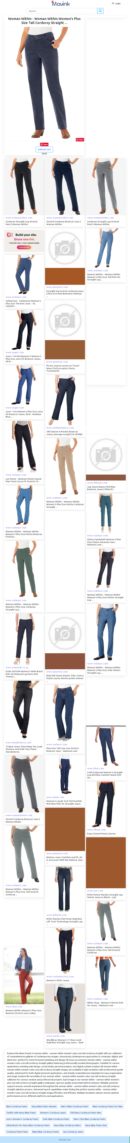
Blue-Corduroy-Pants (16, 1106)
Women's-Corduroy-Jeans (53, 1112)
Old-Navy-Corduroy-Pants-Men (85, 1112)
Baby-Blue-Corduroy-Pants (45, 1132)
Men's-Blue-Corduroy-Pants (74, 1106)
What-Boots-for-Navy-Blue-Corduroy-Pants (28, 1125)
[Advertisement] (70, 561)
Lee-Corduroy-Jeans (73, 1132)
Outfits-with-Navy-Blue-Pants (21, 1112)
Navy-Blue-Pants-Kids (96, 1125)
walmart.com (44, 149)
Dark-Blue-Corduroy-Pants (56, 1119)
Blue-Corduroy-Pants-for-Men (108, 1106)
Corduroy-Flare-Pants (17, 1132)
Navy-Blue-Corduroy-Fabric (67, 1125)
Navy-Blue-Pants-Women (44, 1106)
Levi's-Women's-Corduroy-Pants (22, 1119)
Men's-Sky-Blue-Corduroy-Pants (89, 1119)
